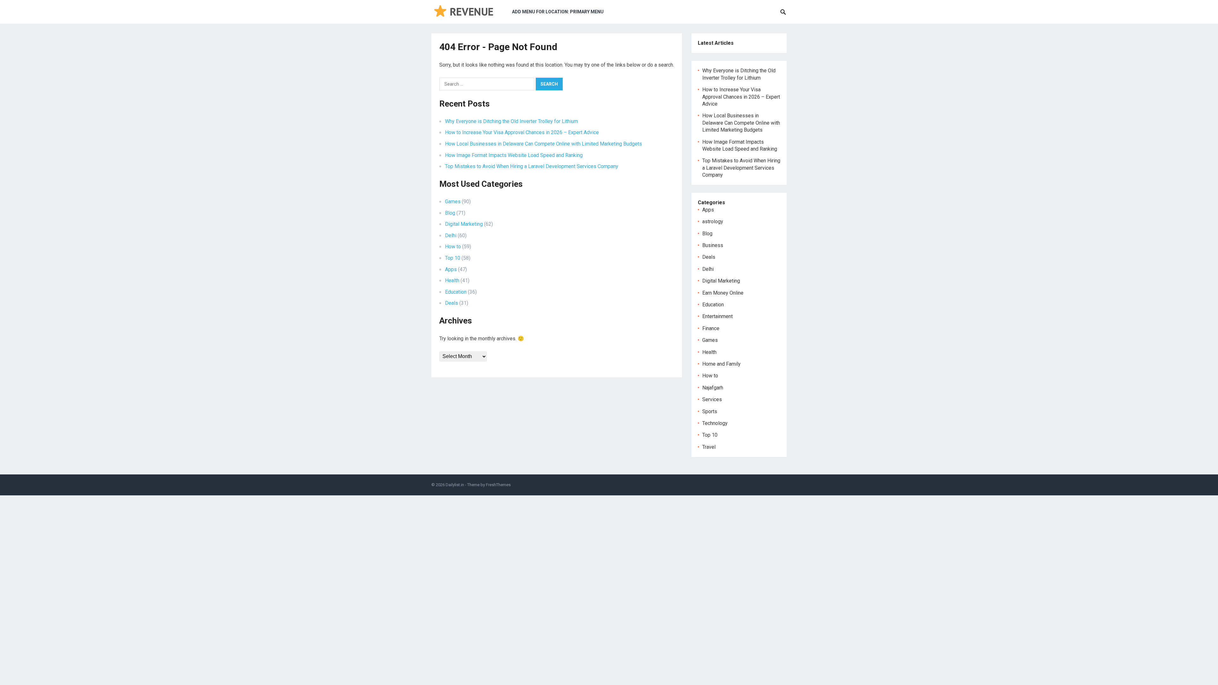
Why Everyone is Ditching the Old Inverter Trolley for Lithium (511, 121)
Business (712, 245)
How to (453, 247)
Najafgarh (712, 388)
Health (452, 280)
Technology (715, 423)
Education (456, 292)
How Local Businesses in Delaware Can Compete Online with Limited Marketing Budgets (543, 144)
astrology (712, 222)
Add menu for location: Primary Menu (558, 11)
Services (712, 399)
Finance (710, 328)
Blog (450, 213)
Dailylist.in (455, 484)
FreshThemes (498, 484)
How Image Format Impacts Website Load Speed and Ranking (514, 155)
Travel (709, 447)
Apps (451, 269)
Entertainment (717, 316)
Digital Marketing (464, 224)
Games (453, 202)
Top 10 (452, 258)
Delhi (450, 235)
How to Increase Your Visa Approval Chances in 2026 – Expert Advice (522, 132)
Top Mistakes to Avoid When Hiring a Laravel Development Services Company (531, 166)
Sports (709, 411)
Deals (451, 303)
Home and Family (721, 364)
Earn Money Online (722, 293)
